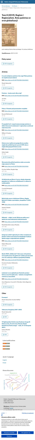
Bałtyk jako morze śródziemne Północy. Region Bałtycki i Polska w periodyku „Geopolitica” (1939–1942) (16, 200)
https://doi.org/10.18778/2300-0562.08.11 (16, 260)
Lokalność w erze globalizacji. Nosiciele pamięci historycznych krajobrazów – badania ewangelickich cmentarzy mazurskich (17, 274)
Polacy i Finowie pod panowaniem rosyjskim (14, 108)
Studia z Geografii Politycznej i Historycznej (16, 2)
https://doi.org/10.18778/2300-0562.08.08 (16, 204)
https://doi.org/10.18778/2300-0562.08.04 (16, 130)
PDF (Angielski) (8, 63)
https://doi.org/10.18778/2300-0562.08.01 (16, 80)
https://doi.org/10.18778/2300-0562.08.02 (16, 95)
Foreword (4, 297)
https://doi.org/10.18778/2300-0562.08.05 (16, 149)
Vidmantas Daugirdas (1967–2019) (12, 309)
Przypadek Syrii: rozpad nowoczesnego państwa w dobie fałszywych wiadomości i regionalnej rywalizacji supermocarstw (17, 125)
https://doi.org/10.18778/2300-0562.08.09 (16, 221)
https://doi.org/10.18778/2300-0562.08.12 (16, 279)
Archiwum (14, 6)
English (5, 360)
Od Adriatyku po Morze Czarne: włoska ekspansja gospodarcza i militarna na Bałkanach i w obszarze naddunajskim (16, 181)
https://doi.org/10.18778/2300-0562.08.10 (16, 241)
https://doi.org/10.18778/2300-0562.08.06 (16, 166)
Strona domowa (6, 6)
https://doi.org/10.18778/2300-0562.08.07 (16, 185)
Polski (4, 362)
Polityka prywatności (28, 413)
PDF (5, 317)
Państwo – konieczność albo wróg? (12, 93)
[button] (4, 413)
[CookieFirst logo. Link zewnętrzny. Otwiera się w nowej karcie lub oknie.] (2, 415)
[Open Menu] (2, 2)
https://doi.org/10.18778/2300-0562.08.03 (16, 111)
